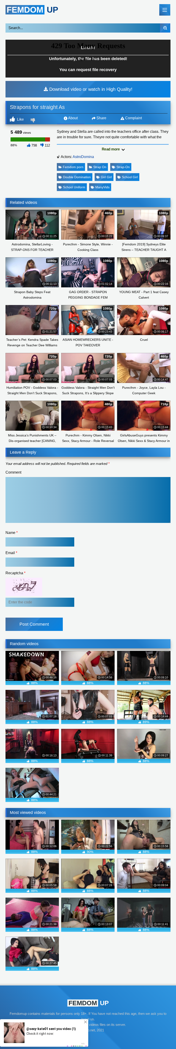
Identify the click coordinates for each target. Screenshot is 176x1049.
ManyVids (102, 187)
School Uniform (74, 187)
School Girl (130, 177)
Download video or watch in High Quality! (90, 89)
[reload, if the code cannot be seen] (24, 595)
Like (20, 119)
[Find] (165, 28)
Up (32, 9)
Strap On (99, 167)
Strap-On (123, 167)
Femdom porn (73, 167)
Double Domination (77, 177)
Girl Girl (106, 177)
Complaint (133, 118)
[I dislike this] (33, 121)
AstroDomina (83, 157)
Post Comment (34, 624)
